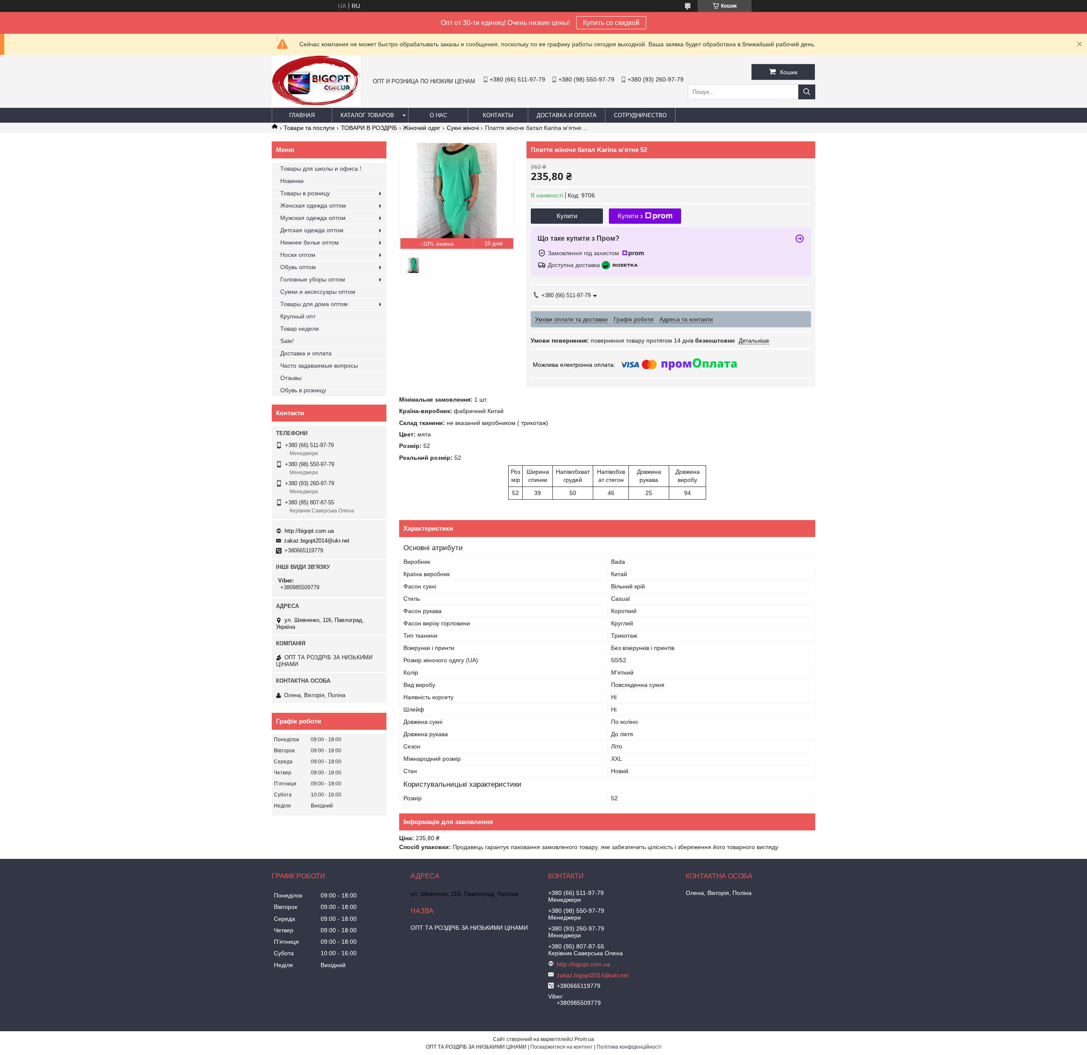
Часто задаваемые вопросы (319, 365)
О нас (438, 115)
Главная (302, 115)
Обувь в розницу (303, 390)
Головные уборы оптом (312, 279)
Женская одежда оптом (313, 205)
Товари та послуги (309, 127)
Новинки (292, 180)
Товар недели (299, 328)
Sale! (287, 341)
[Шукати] (806, 91)
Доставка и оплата (567, 115)
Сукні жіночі (463, 127)
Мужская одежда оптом (313, 217)
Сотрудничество (640, 115)
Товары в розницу (305, 193)
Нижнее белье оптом (309, 242)
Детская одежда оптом (312, 230)
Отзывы (290, 377)
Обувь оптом (298, 267)
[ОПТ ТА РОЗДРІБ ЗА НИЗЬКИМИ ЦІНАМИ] (316, 104)
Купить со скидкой (611, 22)
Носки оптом (297, 254)
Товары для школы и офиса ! (320, 168)
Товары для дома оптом (314, 304)
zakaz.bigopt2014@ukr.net (316, 540)
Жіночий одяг (421, 127)
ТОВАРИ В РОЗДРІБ (369, 127)
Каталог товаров (367, 115)
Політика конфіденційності (629, 1047)
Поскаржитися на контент (561, 1047)
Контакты (498, 115)
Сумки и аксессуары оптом (317, 291)
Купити (567, 215)
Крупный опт (297, 316)
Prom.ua (584, 1039)
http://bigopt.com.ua (309, 531)
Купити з (630, 215)
